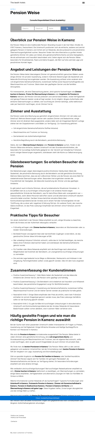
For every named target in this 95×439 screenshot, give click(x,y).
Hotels (12, 9)
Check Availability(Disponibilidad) (47, 398)
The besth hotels (17, 3)
